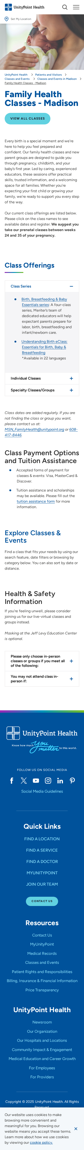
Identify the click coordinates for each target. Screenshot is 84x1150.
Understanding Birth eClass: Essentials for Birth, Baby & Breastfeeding (44, 347)
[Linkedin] (60, 780)
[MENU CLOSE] (76, 7)
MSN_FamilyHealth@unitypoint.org (34, 429)
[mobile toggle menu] (64, 7)
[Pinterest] (72, 780)
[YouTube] (36, 780)
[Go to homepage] (24, 7)
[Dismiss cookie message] (75, 1128)
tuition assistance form (36, 501)
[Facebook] (11, 780)
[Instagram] (48, 780)
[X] (23, 780)
